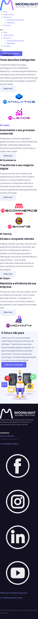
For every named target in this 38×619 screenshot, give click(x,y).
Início (5, 12)
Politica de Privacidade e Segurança (13, 593)
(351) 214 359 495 (7, 436)
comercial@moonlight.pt (9, 443)
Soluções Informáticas (15, 20)
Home (6, 52)
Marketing (11, 22)
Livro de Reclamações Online (11, 598)
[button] (19, 29)
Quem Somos (8, 14)
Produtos (7, 25)
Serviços (6, 17)
